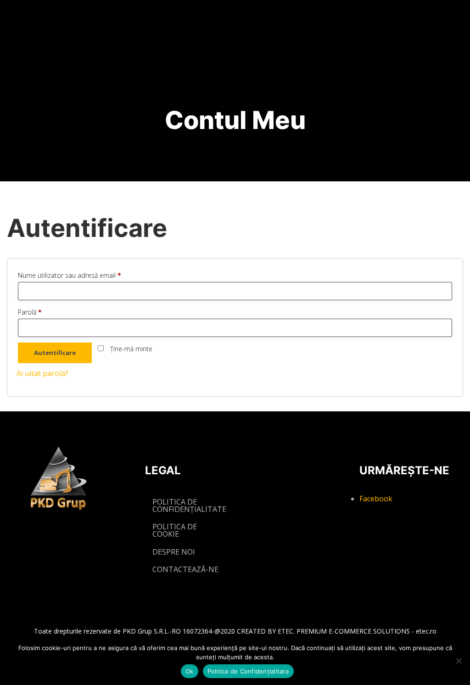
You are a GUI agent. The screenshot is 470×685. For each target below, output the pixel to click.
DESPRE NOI (173, 552)
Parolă (46, 311)
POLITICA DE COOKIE (174, 530)
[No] (458, 660)
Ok (189, 671)
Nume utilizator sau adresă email (85, 275)
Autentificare (55, 352)
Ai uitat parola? (42, 373)
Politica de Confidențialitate (248, 671)
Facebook (375, 499)
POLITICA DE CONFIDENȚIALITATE (189, 505)
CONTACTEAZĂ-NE (185, 569)
